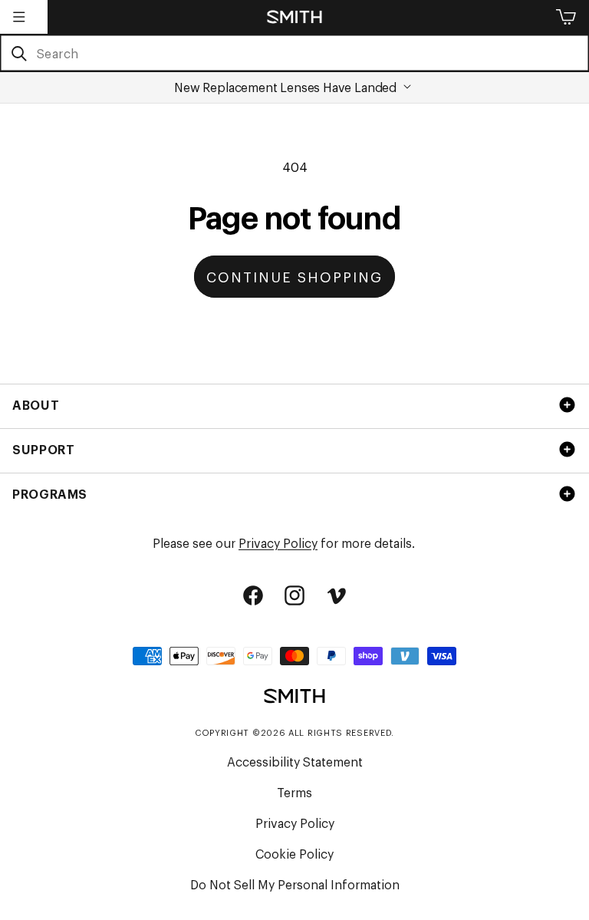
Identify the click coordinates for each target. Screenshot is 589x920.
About (35, 404)
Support (43, 448)
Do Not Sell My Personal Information (295, 883)
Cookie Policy (294, 853)
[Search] (19, 53)
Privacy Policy (278, 542)
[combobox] (294, 53)
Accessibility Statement (295, 761)
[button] (19, 17)
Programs (49, 493)
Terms (294, 791)
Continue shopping (294, 276)
